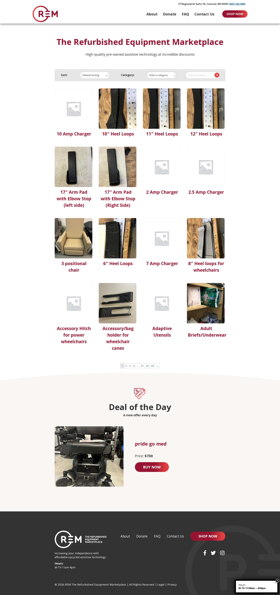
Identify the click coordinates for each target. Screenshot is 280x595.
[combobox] (94, 75)
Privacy (172, 584)
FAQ (185, 14)
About (152, 14)
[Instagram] (222, 552)
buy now (152, 466)
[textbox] (161, 75)
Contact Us (204, 14)
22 (147, 365)
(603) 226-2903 (237, 4)
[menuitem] (152, 14)
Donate (169, 14)
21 (142, 365)
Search (217, 75)
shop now (235, 14)
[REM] (45, 14)
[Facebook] (204, 552)
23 (152, 365)
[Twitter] (213, 552)
